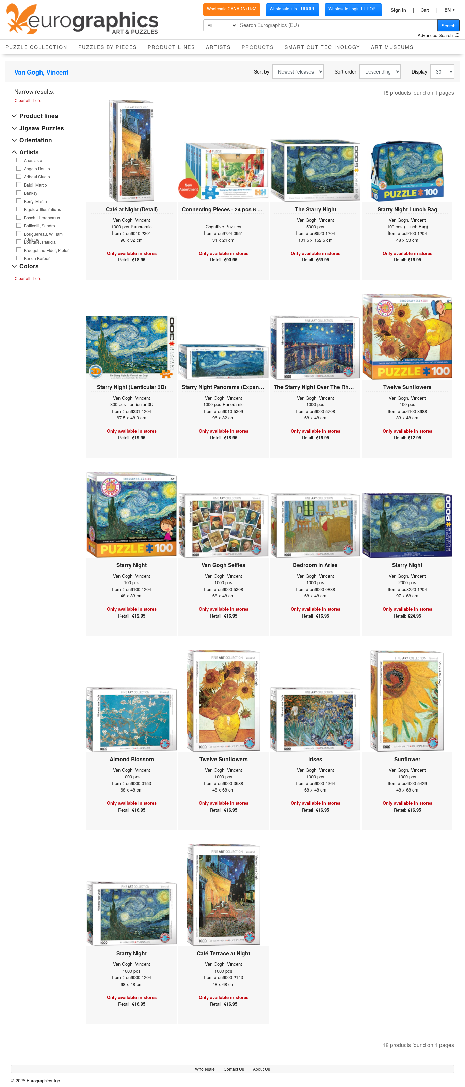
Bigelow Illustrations (42, 209)
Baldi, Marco (35, 185)
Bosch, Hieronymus (42, 217)
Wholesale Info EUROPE (293, 8)
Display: (420, 71)
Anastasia (33, 160)
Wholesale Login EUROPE (353, 8)
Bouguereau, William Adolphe (43, 234)
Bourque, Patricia (40, 242)
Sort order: (346, 71)
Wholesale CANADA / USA (232, 8)
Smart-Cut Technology (322, 47)
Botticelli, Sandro (39, 225)
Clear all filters (28, 100)
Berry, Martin (35, 201)
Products (260, 46)
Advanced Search (436, 35)
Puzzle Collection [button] (36, 47)
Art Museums (392, 47)
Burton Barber (37, 258)
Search (448, 25)
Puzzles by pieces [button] (107, 47)
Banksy (30, 193)
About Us (261, 1069)
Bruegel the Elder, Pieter (46, 250)
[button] (402, 9)
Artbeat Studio (37, 176)
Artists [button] (218, 47)
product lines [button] (171, 47)
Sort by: (262, 71)
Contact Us (234, 1069)
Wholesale (205, 1069)
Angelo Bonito (37, 168)
